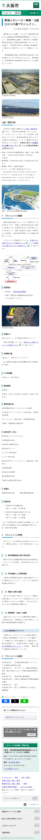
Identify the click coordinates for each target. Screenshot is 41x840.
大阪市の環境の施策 (9, 787)
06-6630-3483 (14, 762)
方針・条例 (25, 777)
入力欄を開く (32, 734)
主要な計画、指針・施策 (11, 780)
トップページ (7, 777)
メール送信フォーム (11, 769)
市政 (16, 777)
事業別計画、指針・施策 (11, 783)
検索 (19, 13)
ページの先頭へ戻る (33, 804)
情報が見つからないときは (15, 717)
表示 (35, 798)
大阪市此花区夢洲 (19, 292)
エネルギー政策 (26, 787)
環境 (25, 783)
